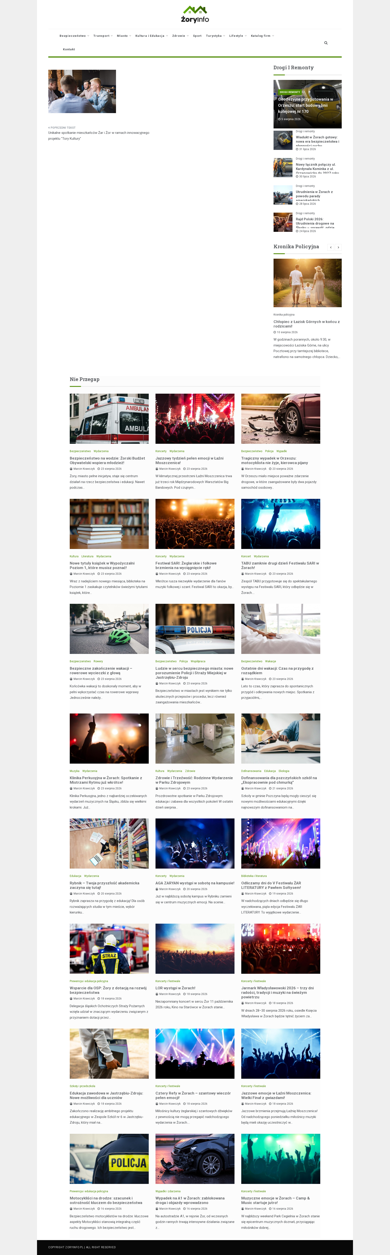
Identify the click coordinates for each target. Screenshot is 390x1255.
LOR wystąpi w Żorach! (175, 988)
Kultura (74, 556)
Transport (101, 35)
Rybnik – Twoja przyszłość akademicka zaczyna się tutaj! (104, 885)
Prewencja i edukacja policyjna (89, 981)
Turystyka (214, 35)
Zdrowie (179, 35)
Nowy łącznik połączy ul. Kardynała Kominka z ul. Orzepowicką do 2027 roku (317, 169)
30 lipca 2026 (307, 176)
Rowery (98, 661)
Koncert (246, 556)
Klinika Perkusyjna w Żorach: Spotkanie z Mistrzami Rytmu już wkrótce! (106, 780)
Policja (269, 451)
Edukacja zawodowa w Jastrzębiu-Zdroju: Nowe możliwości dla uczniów (106, 1095)
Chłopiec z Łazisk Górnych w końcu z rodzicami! (307, 323)
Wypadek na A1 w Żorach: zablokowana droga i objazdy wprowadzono (190, 1200)
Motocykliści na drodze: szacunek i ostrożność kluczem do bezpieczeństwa (106, 1200)
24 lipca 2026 (307, 231)
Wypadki (281, 451)
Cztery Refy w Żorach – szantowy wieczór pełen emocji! (193, 1095)
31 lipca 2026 (307, 149)
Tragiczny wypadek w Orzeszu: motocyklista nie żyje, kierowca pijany (274, 460)
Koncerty (161, 451)
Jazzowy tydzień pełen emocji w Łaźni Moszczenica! (189, 460)
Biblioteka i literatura (254, 876)
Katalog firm (261, 35)
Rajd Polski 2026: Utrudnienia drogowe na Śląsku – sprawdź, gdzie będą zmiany (315, 225)
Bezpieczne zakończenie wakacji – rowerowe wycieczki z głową (101, 670)
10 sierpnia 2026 (287, 332)
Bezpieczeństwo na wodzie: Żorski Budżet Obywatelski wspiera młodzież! (107, 460)
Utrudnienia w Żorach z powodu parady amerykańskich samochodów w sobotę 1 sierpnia (315, 200)
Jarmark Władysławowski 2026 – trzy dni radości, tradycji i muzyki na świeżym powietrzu (277, 992)
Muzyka (74, 771)
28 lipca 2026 (307, 203)
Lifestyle (236, 35)
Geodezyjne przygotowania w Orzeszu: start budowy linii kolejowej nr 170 (305, 105)
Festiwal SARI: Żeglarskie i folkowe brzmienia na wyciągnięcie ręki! (186, 565)
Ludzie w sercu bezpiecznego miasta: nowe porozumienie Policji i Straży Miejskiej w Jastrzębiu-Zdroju (194, 673)
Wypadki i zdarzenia (168, 1191)
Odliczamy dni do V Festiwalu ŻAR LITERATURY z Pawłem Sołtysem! (271, 885)
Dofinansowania (251, 771)
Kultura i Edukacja (149, 35)
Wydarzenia (101, 451)
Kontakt (69, 49)
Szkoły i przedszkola (82, 1086)
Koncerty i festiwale (168, 981)
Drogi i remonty (290, 92)
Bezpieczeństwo (73, 35)
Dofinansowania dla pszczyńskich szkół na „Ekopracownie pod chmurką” (279, 780)
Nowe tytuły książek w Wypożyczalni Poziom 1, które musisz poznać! (102, 565)
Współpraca (198, 661)
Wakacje (270, 661)
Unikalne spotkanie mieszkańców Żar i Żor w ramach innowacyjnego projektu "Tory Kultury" (98, 136)
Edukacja (270, 771)
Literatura (87, 556)
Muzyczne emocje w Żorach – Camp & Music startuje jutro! (275, 1200)
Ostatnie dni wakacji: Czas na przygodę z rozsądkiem (277, 670)
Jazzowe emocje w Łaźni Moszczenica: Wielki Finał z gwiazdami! (276, 1095)
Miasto (122, 35)
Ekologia (284, 771)
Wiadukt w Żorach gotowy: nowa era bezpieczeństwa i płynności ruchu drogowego (317, 143)
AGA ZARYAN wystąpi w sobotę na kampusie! (195, 883)
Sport (197, 35)
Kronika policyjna (284, 314)
